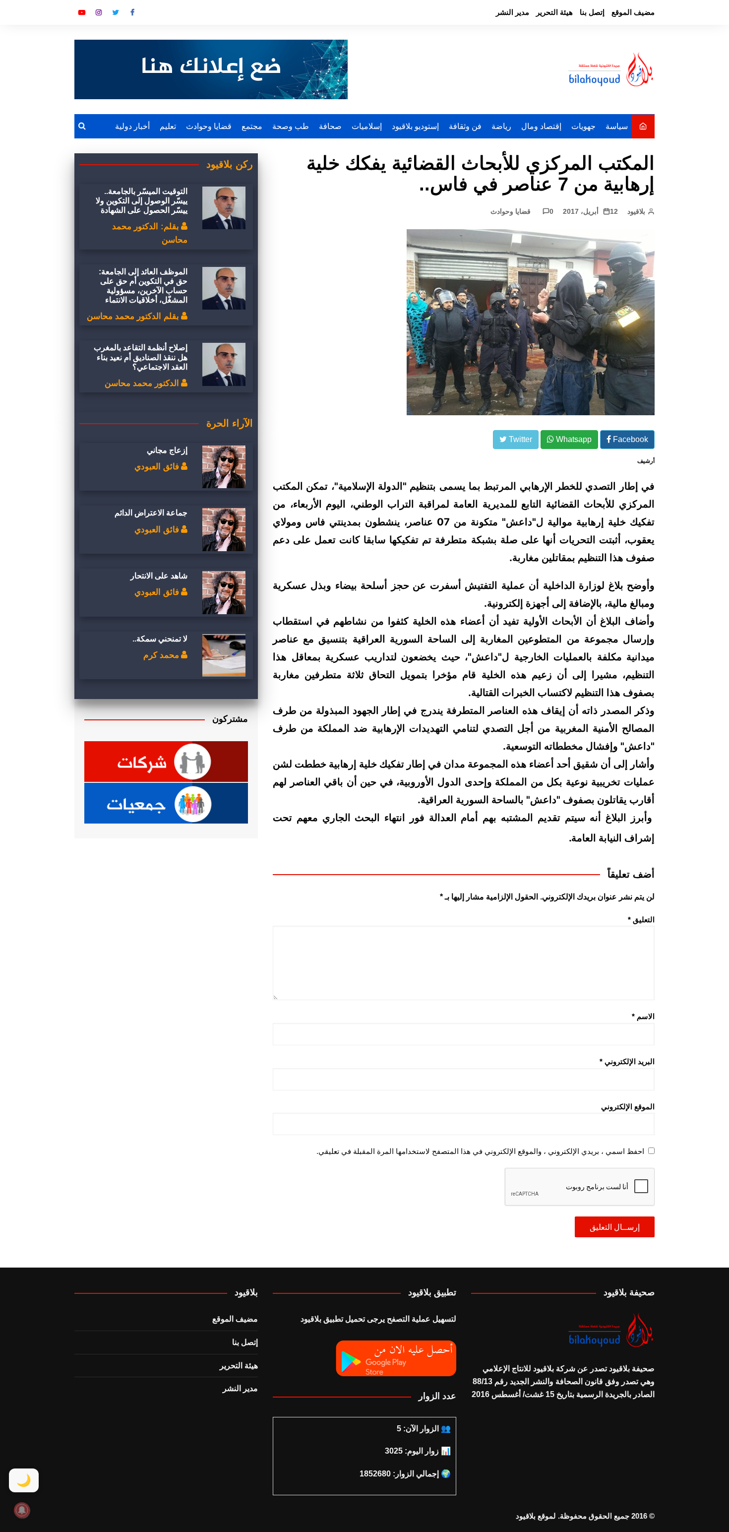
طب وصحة (290, 126)
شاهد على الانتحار (158, 576)
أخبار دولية (132, 126)
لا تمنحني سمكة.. (159, 639)
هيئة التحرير (554, 12)
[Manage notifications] (22, 1510)
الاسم (643, 1016)
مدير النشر (512, 12)
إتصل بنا (592, 12)
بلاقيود (636, 211)
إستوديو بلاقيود (415, 126)
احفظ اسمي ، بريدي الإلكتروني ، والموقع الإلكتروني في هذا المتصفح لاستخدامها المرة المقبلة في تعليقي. (480, 1151)
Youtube (81, 12)
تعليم (168, 126)
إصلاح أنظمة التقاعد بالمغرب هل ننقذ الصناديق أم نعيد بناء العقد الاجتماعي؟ (140, 357)
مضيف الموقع (633, 12)
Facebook (132, 12)
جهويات (583, 126)
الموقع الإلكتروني (628, 1106)
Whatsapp (573, 439)
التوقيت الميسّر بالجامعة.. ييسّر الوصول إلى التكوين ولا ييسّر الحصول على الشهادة (141, 200)
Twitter (115, 12)
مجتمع (252, 126)
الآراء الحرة (229, 423)
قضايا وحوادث (209, 126)
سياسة (617, 126)
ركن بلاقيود (229, 164)
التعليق (641, 919)
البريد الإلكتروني (627, 1061)
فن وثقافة (465, 126)
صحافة (330, 126)
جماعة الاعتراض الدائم (151, 513)
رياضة (501, 126)
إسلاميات (367, 126)
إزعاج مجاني (167, 450)
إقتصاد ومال (541, 126)
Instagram (98, 12)
